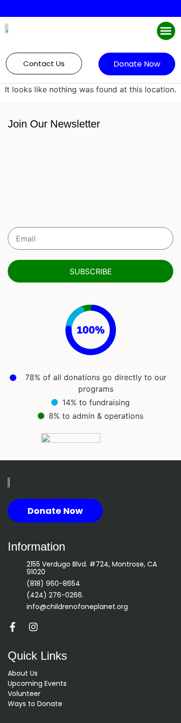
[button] (166, 31)
